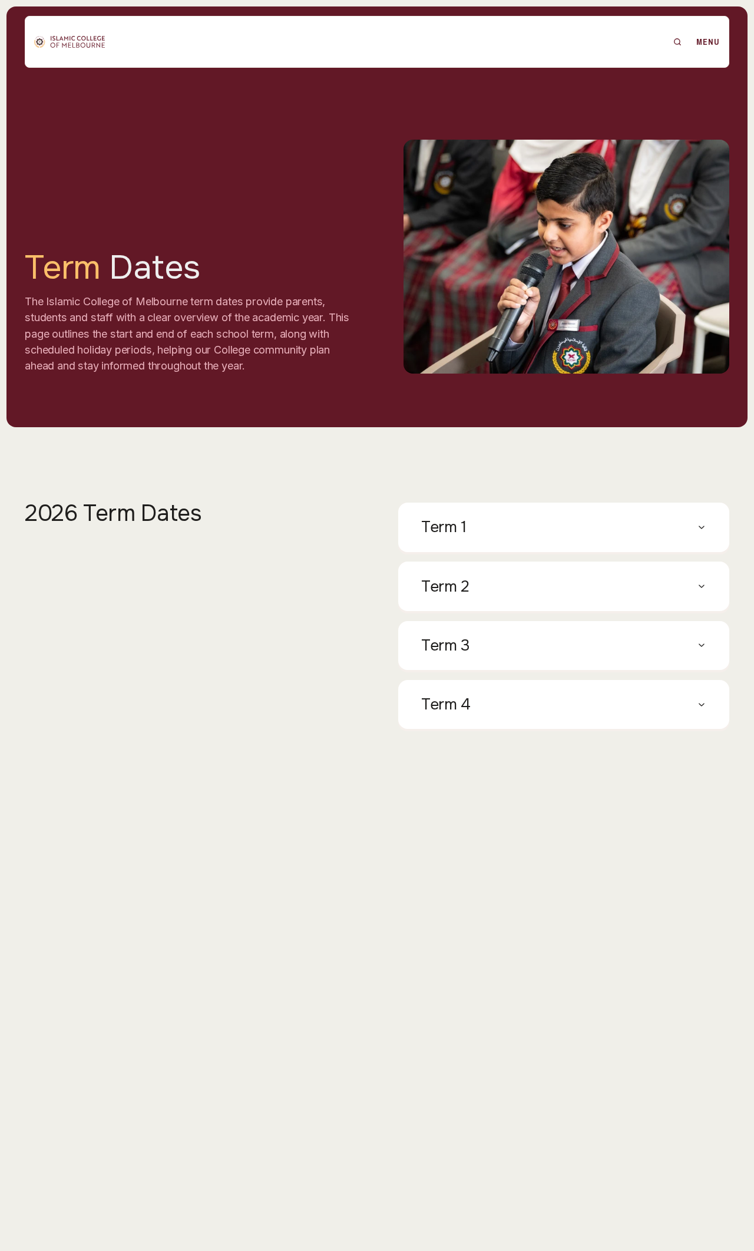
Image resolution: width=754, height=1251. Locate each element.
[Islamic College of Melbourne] (69, 42)
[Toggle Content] (563, 527)
